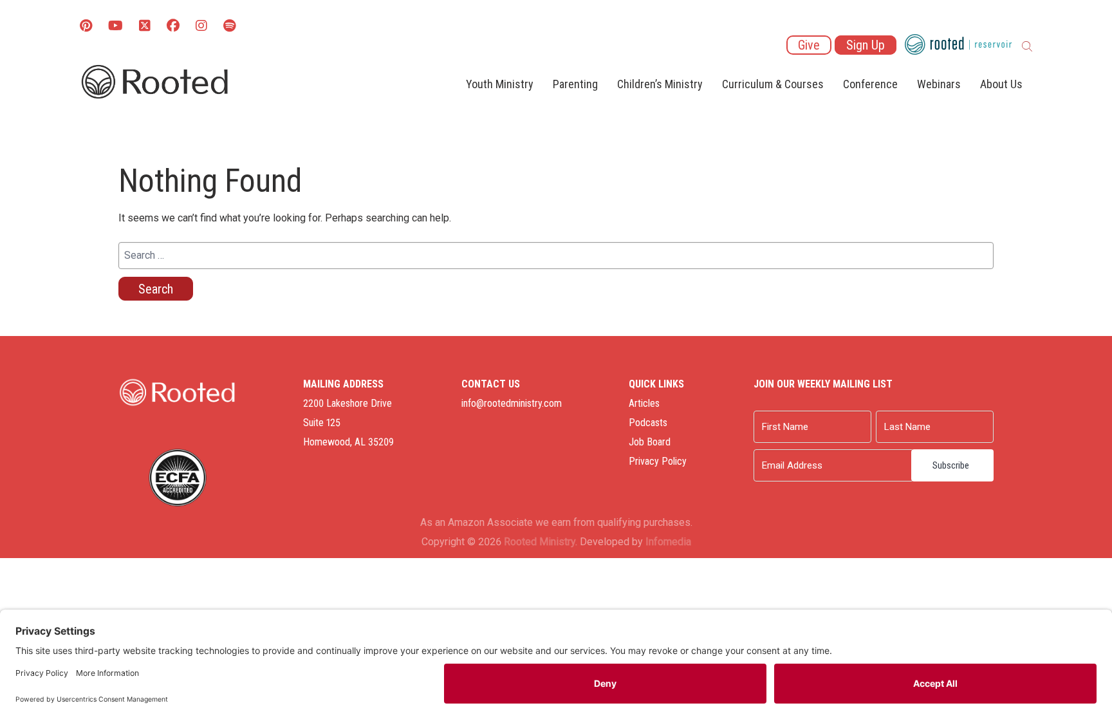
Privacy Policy (658, 461)
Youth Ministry (499, 84)
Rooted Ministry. (540, 542)
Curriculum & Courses (773, 84)
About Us (1001, 84)
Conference (870, 84)
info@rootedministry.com (511, 403)
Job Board (650, 442)
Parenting (575, 84)
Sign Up (865, 45)
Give (809, 45)
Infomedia (668, 542)
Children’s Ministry (660, 84)
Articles (644, 403)
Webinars (939, 84)
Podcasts (648, 422)
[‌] (145, 27)
